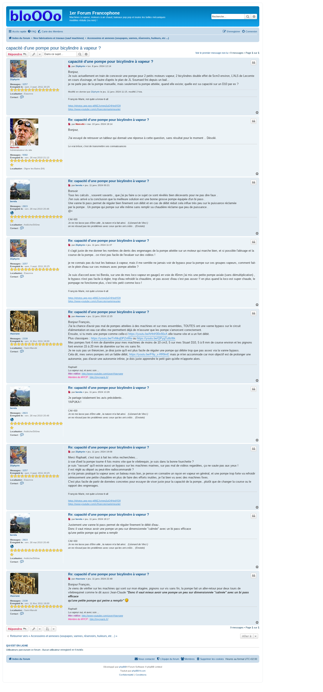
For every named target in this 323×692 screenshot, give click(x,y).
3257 (25, 84)
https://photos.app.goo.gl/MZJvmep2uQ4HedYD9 (94, 105)
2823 (25, 206)
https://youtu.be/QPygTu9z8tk (156, 338)
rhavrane (15, 333)
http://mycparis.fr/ (99, 377)
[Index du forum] (38, 14)
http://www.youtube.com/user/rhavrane (102, 373)
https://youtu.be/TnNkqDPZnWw (111, 338)
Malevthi (14, 147)
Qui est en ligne (17, 645)
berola (13, 201)
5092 (25, 155)
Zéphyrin (15, 79)
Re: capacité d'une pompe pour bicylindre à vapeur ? (108, 120)
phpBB (122, 667)
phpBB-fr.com (138, 671)
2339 (25, 338)
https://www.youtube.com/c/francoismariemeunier (94, 109)
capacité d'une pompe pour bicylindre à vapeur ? (53, 48)
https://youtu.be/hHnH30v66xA (147, 334)
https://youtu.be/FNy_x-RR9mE (149, 354)
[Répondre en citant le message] (253, 62)
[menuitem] (31, 31)
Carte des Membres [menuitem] (52, 31)
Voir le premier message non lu (211, 53)
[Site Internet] (12, 213)
